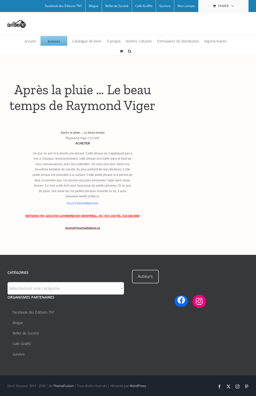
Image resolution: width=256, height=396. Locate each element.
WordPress (138, 386)
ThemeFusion (63, 386)
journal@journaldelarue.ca (82, 227)
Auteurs (145, 276)
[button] (129, 51)
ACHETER (82, 143)
